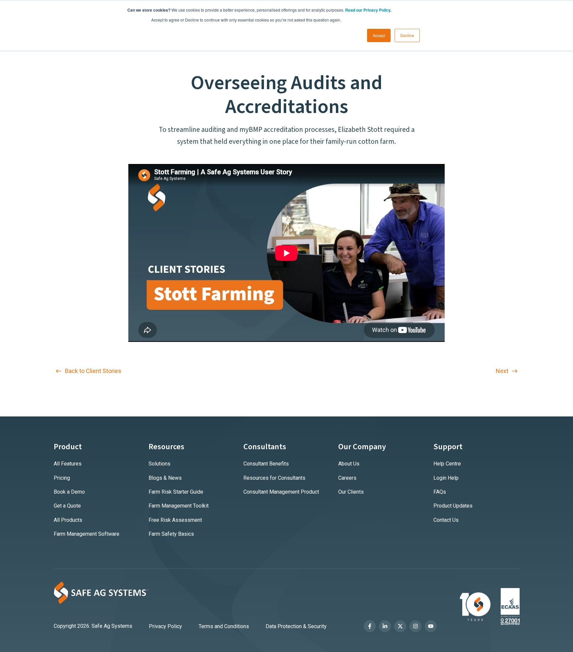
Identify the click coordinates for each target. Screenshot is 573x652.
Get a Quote (67, 506)
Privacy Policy (165, 626)
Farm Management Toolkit (179, 506)
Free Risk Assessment (175, 520)
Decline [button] (407, 35)
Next (503, 370)
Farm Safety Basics (171, 534)
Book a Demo (69, 492)
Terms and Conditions (224, 626)
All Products (68, 520)
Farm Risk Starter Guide (176, 492)
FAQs (439, 492)
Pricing (62, 478)
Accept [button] (379, 35)
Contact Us (446, 520)
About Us (348, 464)
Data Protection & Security (296, 626)
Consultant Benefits (266, 464)
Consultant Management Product (281, 492)
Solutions (159, 464)
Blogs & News (165, 478)
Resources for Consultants (274, 478)
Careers (347, 478)
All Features (68, 464)
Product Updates (453, 506)
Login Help (446, 478)
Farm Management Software (86, 534)
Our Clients (351, 492)
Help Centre (447, 464)
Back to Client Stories (92, 370)
